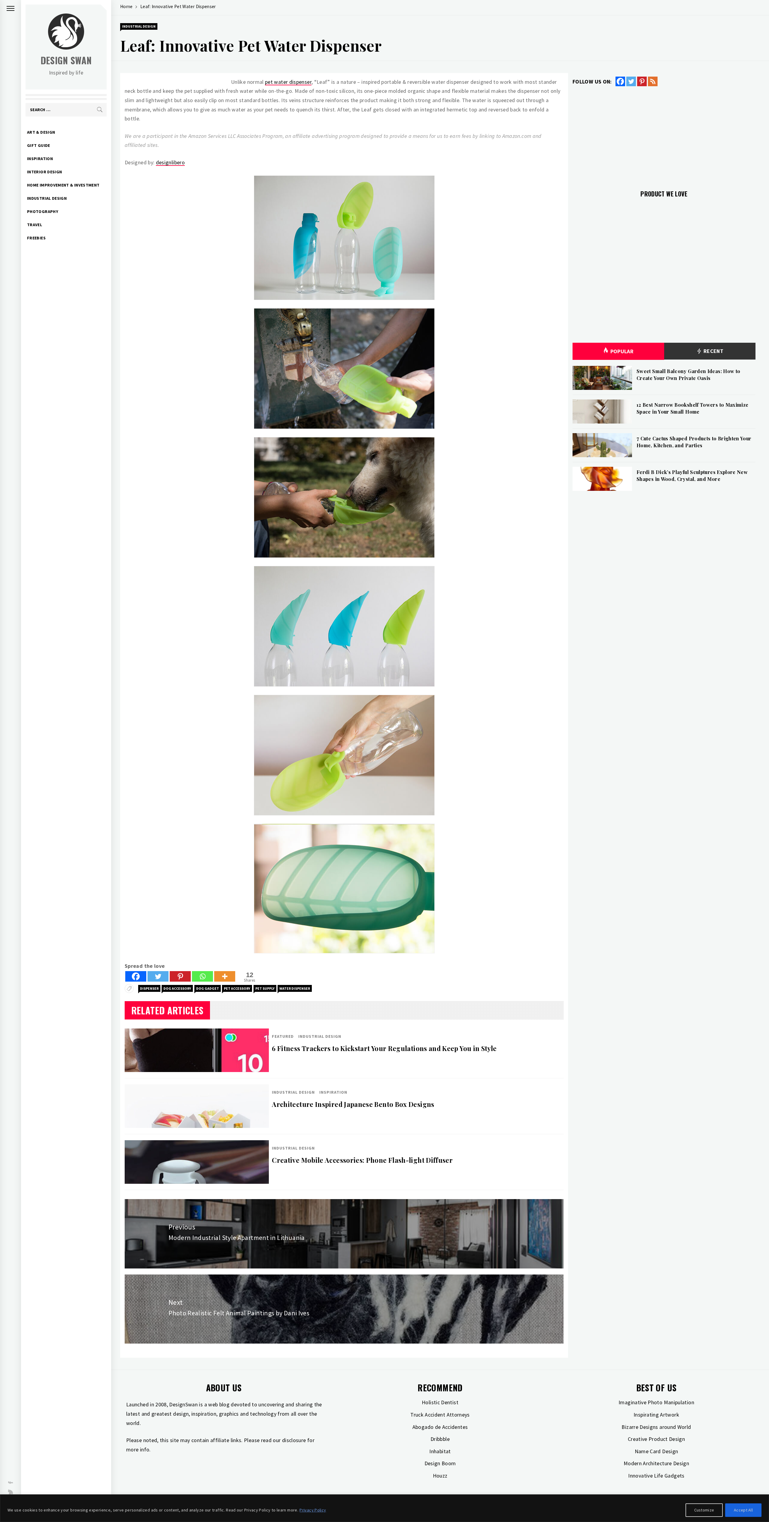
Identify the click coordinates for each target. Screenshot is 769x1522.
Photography (42, 211)
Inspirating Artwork (656, 1414)
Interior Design (44, 172)
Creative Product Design (656, 1438)
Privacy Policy (312, 1510)
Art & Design (41, 132)
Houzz (440, 1475)
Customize (704, 1510)
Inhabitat (440, 1451)
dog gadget (207, 988)
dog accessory (177, 988)
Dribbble (440, 1438)
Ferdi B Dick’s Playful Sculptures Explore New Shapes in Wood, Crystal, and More (692, 475)
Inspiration (40, 158)
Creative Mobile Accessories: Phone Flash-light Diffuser (362, 1160)
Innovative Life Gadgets (656, 1475)
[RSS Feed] (653, 81)
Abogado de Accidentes (440, 1426)
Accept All (743, 1510)
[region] (384, 1508)
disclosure (294, 1440)
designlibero (170, 162)
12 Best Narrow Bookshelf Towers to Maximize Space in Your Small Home (692, 408)
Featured (283, 1036)
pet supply (265, 988)
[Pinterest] (180, 976)
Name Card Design (656, 1451)
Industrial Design (47, 198)
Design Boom (440, 1463)
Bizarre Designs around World (656, 1426)
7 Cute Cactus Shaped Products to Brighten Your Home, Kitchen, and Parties (694, 441)
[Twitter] (158, 976)
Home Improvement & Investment (63, 185)
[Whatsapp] (202, 976)
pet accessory (237, 988)
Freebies (36, 238)
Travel (34, 224)
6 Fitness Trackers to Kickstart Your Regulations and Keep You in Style (384, 1048)
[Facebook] (135, 976)
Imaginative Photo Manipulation (656, 1402)
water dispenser (294, 988)
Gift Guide (38, 145)
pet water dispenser (288, 81)
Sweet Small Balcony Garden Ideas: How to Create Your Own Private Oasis (688, 374)
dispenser (149, 988)
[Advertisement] (664, 135)
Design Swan (66, 60)
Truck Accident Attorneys (440, 1414)
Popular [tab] (622, 351)
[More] (224, 976)
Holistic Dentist (440, 1402)
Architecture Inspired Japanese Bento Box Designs (353, 1104)
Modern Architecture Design (656, 1463)
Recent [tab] (712, 351)
